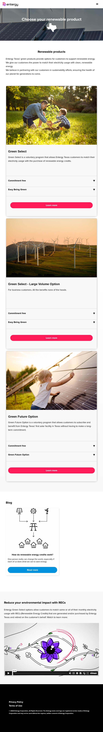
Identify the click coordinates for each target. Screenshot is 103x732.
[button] (97, 4)
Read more (32, 570)
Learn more (51, 205)
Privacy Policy (16, 702)
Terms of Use (15, 706)
